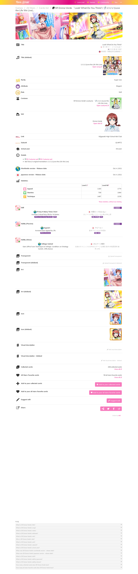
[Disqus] (69, 447)
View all (117, 369)
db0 (119, 415)
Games (19, 7)
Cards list (44, 7)
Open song (96, 67)
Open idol (97, 123)
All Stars (31, 7)
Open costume (102, 105)
